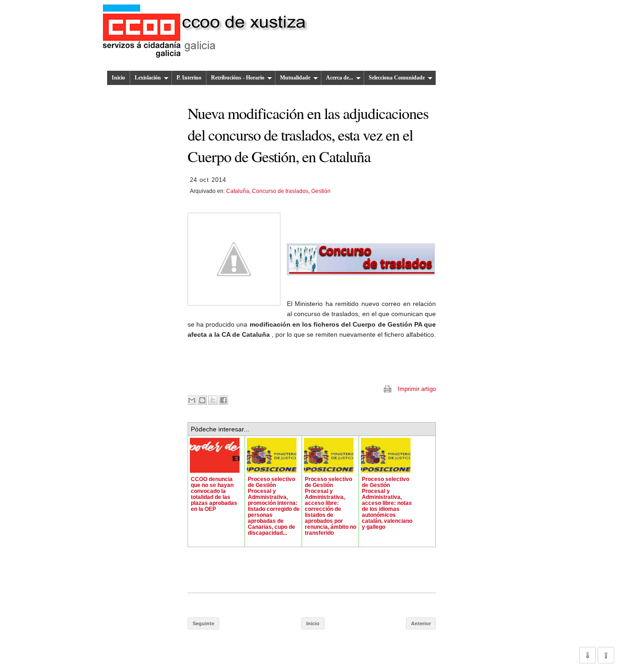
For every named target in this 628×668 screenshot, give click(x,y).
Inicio (118, 77)
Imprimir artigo (417, 388)
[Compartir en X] (212, 400)
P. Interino (189, 77)
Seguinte (203, 623)
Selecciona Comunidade (397, 77)
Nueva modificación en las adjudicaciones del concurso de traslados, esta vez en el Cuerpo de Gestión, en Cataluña (308, 134)
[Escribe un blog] (202, 400)
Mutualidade (295, 77)
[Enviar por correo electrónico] (191, 400)
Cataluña (237, 191)
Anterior (421, 623)
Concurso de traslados (280, 191)
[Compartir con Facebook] (223, 400)
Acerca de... (339, 77)
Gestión (321, 191)
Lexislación (148, 77)
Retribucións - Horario (237, 77)
